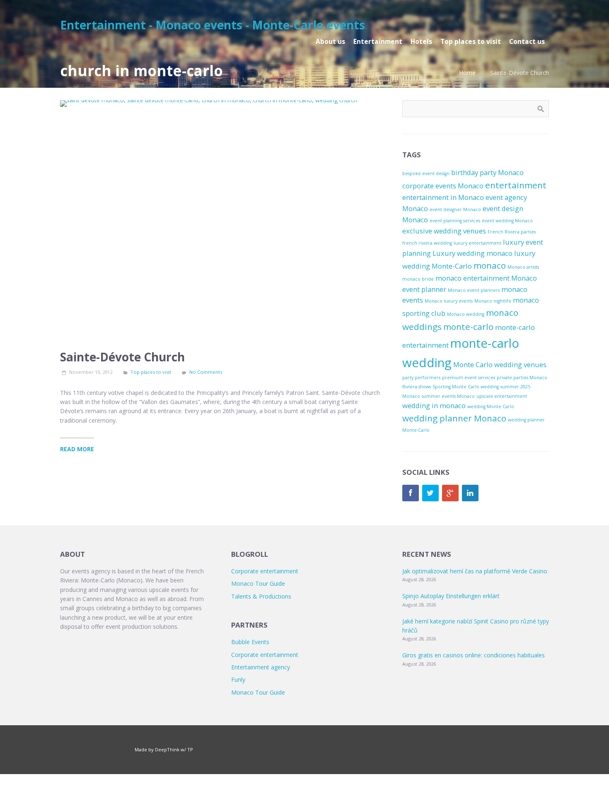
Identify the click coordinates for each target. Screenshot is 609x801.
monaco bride (418, 279)
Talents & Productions (261, 596)
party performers (421, 377)
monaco (490, 265)
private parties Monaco (522, 377)
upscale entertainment (501, 396)
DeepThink (167, 749)
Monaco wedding (465, 314)
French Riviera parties (512, 232)
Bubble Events (250, 642)
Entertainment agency (260, 667)
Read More (77, 449)
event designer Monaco (455, 209)
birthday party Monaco (487, 172)
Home (467, 73)
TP (190, 749)
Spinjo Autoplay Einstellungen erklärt (451, 596)
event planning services (455, 221)
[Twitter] (430, 493)
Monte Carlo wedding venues (499, 364)
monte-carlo (468, 326)
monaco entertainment (472, 278)
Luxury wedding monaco (472, 253)
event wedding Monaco (507, 221)
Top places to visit (150, 372)
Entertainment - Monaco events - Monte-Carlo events (212, 25)
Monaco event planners (474, 290)
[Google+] (450, 493)
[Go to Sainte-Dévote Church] (221, 221)
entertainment (515, 185)
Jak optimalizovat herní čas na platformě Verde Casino (474, 571)
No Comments (205, 372)
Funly (238, 679)
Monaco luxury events (449, 301)
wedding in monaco (434, 405)
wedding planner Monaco (454, 418)
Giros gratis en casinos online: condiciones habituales (473, 655)
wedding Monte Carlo (490, 406)
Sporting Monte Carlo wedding (466, 387)
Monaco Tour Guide (258, 583)
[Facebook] (410, 493)
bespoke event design (426, 173)
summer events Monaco (448, 396)
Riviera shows (416, 387)
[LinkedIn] (470, 493)
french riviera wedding (427, 243)
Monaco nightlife (492, 301)
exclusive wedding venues (444, 231)
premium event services (468, 377)
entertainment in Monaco (443, 197)
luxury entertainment (477, 243)
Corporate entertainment (264, 571)
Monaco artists (523, 267)
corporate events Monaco (442, 185)
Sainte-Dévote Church (122, 357)
